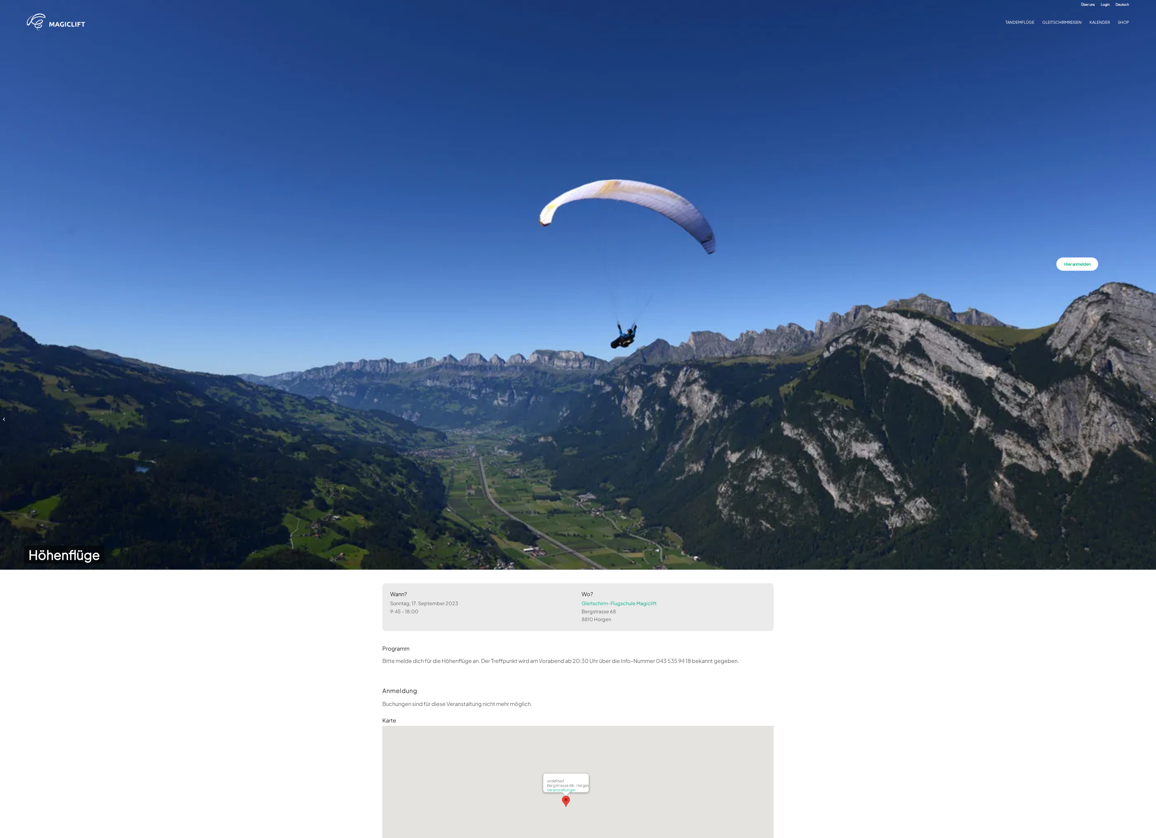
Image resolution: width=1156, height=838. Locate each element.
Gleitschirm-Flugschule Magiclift (619, 603)
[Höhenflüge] (4, 419)
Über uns (1088, 4)
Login (1105, 4)
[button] (566, 801)
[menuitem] (1088, 4)
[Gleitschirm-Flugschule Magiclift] (57, 22)
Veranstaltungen (561, 790)
